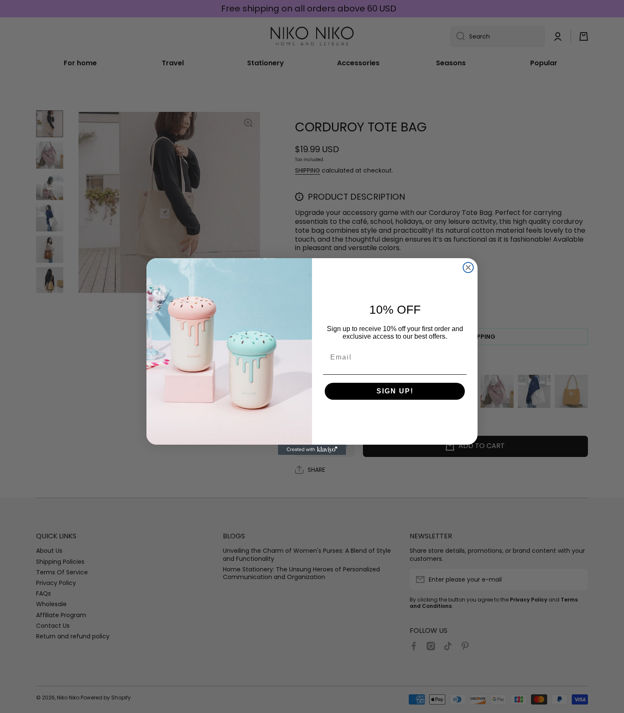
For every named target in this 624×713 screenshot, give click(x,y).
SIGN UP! (395, 391)
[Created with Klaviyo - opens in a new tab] (312, 450)
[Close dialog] (468, 267)
